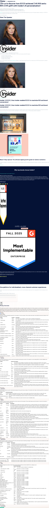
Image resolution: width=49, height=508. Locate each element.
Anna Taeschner (13, 60)
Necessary (2, 313)
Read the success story (3, 112)
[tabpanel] (24, 336)
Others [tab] (1, 462)
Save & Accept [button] (2, 507)
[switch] (0, 439)
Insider (1, 12)
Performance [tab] (2, 387)
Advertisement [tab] (2, 438)
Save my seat (2, 98)
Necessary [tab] (1, 312)
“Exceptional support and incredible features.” (7, 173)
